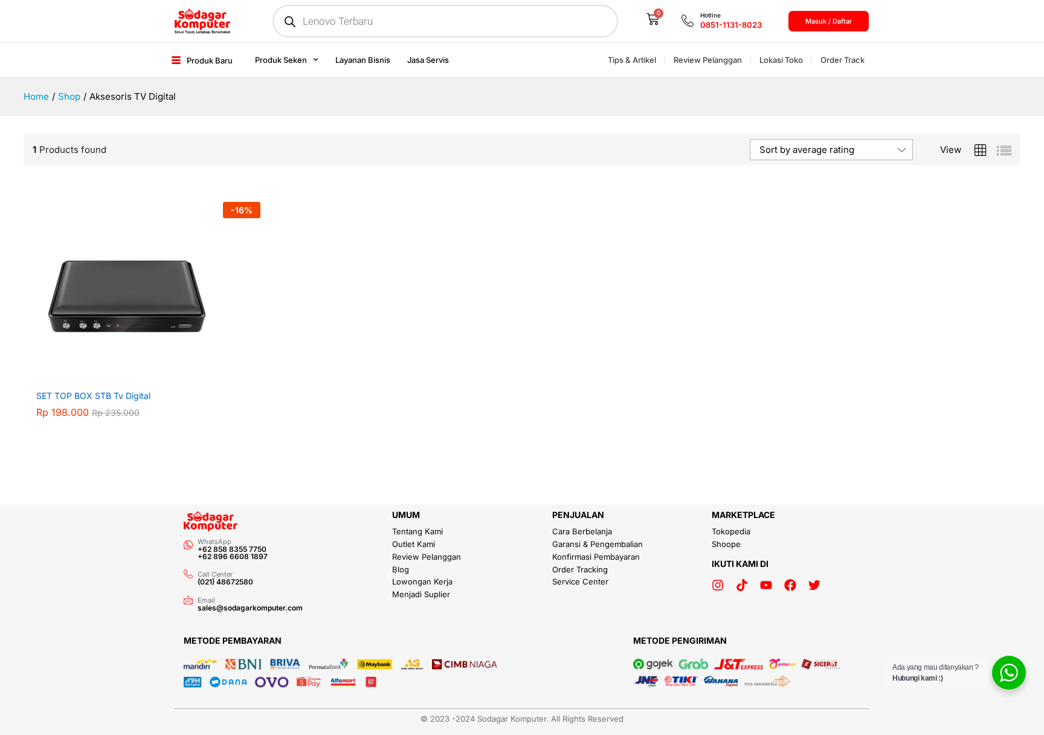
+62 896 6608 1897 (233, 556)
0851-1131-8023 (731, 25)
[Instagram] (718, 585)
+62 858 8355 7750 (232, 549)
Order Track (842, 60)
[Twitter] (814, 585)
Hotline (710, 15)
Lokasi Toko (781, 60)
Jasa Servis (428, 60)
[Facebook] (790, 585)
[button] (134, 376)
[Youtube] (766, 585)
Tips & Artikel (632, 60)
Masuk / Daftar (828, 21)
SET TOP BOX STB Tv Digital (93, 395)
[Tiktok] (742, 585)
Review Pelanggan (708, 60)
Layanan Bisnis (362, 60)
